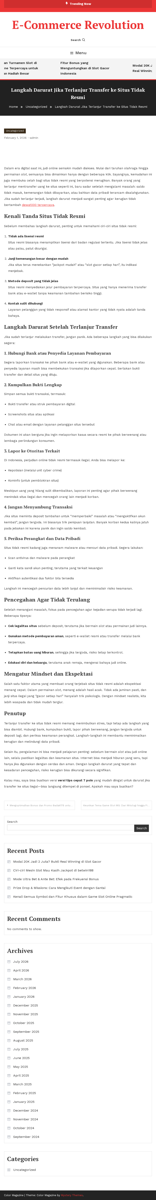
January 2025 (24, 1102)
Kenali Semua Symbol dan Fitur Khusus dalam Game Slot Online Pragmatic (72, 897)
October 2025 (23, 1023)
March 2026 (22, 979)
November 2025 (25, 1014)
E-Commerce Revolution (78, 24)
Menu (81, 52)
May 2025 (20, 1067)
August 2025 (23, 1040)
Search (76, 40)
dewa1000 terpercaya (38, 205)
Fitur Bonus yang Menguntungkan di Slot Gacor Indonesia (81, 68)
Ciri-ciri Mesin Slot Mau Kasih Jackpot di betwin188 (53, 870)
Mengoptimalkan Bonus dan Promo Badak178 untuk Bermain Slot (42, 805)
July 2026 (20, 962)
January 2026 (24, 997)
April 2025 (21, 1075)
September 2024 (26, 1137)
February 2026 (24, 988)
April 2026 (21, 970)
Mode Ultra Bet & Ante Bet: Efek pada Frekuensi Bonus (56, 879)
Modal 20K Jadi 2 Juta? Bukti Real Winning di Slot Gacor (57, 861)
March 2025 (22, 1084)
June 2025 (21, 1058)
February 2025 (24, 1093)
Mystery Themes (72, 1195)
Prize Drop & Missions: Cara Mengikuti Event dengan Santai (59, 888)
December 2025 (25, 1005)
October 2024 (23, 1128)
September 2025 (26, 1032)
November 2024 (25, 1119)
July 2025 (20, 1049)
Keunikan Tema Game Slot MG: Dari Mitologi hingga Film (117, 805)
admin (34, 137)
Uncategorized (15, 130)
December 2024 (25, 1110)
